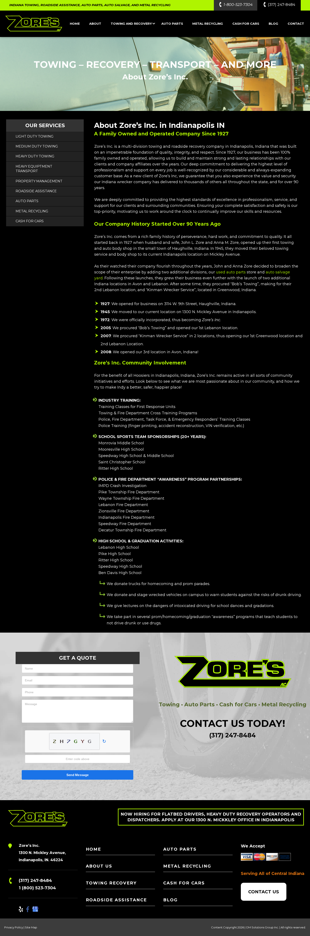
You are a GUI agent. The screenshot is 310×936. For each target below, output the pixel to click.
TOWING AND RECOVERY (131, 24)
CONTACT (296, 24)
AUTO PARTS (172, 24)
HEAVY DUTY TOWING (35, 156)
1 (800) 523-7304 (37, 887)
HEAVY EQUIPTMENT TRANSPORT (34, 168)
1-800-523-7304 (238, 4)
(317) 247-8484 (281, 4)
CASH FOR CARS (245, 24)
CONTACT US (263, 891)
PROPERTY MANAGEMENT (39, 181)
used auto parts (231, 272)
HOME (75, 24)
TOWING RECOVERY (111, 883)
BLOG (273, 24)
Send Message (77, 775)
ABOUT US (99, 866)
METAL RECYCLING (207, 24)
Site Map (31, 927)
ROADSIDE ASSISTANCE (36, 191)
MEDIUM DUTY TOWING (37, 146)
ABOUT (95, 24)
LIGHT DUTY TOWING (35, 136)
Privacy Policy (13, 927)
